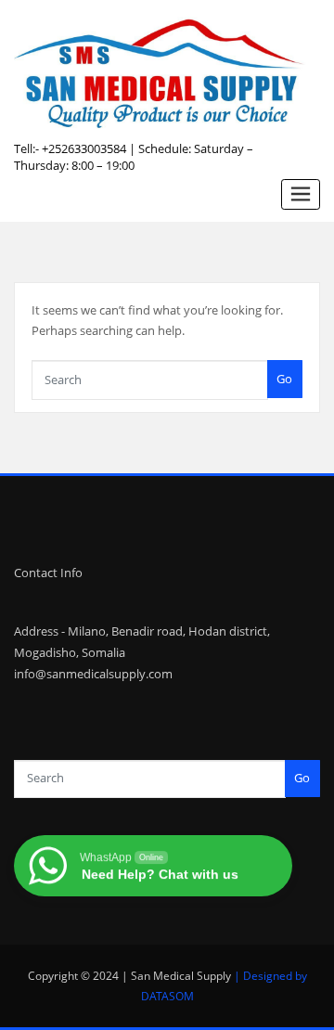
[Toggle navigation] (300, 194)
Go (284, 378)
